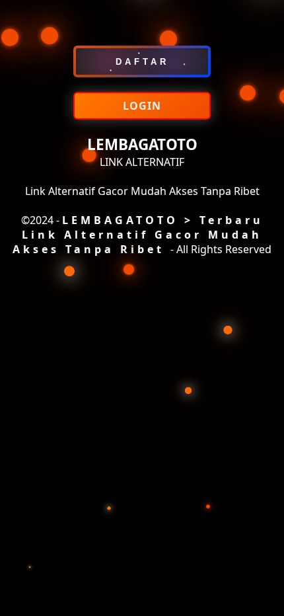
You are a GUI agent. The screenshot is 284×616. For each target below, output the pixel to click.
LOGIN (142, 105)
